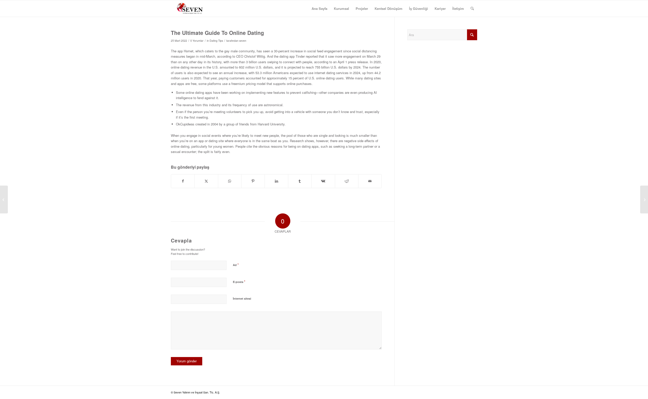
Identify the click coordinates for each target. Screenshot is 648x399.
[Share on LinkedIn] (276, 181)
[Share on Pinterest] (253, 181)
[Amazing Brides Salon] (4, 199)
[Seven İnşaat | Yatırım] (190, 8)
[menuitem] (319, 8)
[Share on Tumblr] (299, 181)
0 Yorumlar (197, 40)
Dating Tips (216, 40)
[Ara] (472, 8)
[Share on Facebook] (182, 181)
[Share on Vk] (323, 181)
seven (242, 40)
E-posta (239, 281)
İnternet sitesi (242, 298)
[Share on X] (206, 181)
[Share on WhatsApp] (229, 181)
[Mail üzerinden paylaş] (369, 181)
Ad (236, 264)
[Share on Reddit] (346, 181)
